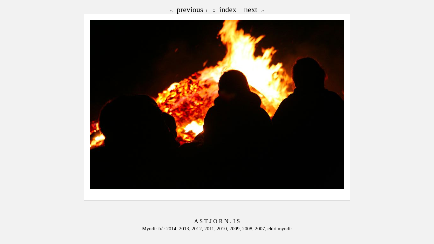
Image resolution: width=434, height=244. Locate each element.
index (227, 9)
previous (190, 9)
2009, (235, 228)
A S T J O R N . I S (217, 221)
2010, (223, 228)
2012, (198, 228)
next (250, 9)
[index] (214, 9)
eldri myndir (280, 228)
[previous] (171, 9)
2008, (248, 228)
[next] (262, 9)
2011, (210, 228)
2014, (172, 228)
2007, (261, 228)
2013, (185, 228)
